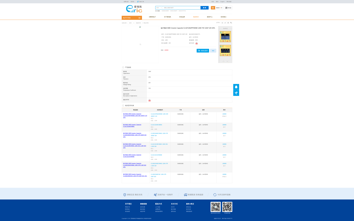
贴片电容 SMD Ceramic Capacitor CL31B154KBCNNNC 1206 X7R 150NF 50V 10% (134, 135)
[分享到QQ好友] (228, 22)
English (222, 1)
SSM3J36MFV (173, 11)
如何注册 (142, 207)
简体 (212, 1)
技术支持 (188, 209)
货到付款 (173, 211)
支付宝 (173, 207)
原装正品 (188, 207)
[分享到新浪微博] (225, 22)
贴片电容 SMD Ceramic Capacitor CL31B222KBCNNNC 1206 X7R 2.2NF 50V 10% (134, 165)
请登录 (132, 1)
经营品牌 (182, 17)
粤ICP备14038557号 (227, 218)
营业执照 (127, 211)
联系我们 (223, 17)
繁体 (217, 1)
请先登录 (204, 51)
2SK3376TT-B (182, 11)
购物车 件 (219, 7)
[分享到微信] (230, 22)
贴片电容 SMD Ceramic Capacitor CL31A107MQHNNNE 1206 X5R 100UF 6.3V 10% (135, 115)
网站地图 (229, 1)
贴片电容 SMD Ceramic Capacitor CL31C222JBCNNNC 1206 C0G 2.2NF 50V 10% (134, 145)
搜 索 (204, 7)
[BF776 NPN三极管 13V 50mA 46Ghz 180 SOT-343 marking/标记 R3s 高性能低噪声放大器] (225, 36)
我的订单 (141, 1)
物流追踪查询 (159, 211)
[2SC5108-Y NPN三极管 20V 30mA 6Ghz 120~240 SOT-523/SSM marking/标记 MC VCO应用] (225, 50)
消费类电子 (152, 17)
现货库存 (196, 17)
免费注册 (126, 1)
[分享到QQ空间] (222, 22)
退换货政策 (189, 211)
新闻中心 (209, 17)
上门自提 (157, 207)
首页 (130, 23)
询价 (213, 50)
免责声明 (142, 211)
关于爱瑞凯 (167, 17)
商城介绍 (127, 207)
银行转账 (173, 209)
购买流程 (142, 209)
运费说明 (157, 209)
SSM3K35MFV (165, 11)
